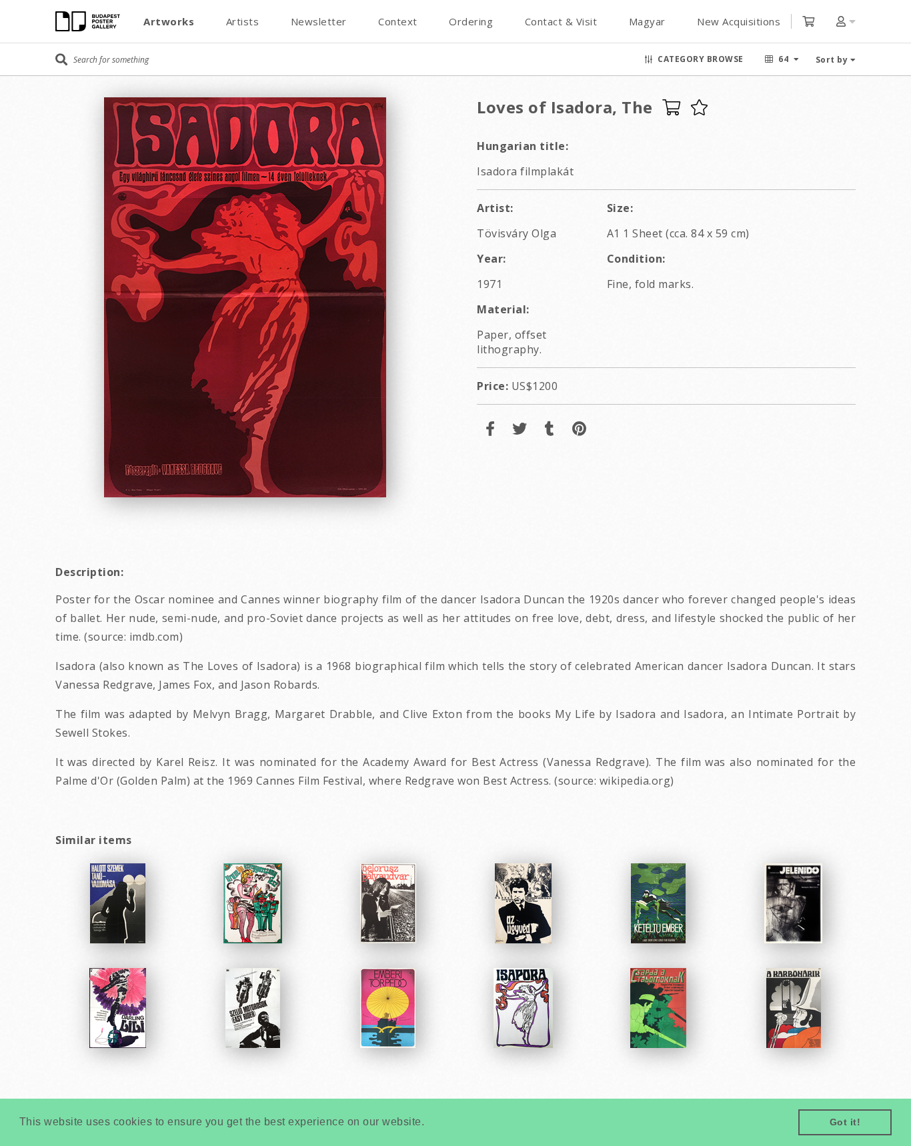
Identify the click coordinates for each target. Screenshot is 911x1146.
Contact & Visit (561, 21)
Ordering (471, 21)
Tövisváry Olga (516, 233)
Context (397, 21)
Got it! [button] (845, 1122)
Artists (242, 21)
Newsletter (319, 21)
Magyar (647, 21)
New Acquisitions (738, 21)
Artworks (168, 21)
